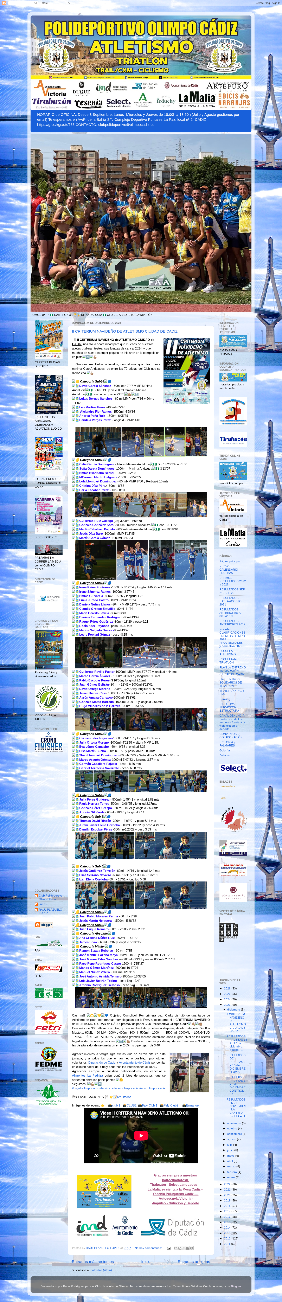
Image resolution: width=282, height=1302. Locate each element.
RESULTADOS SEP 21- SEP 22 (232, 591)
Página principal (229, 561)
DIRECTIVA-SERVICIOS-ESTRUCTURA (229, 707)
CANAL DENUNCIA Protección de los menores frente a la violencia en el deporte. (232, 722)
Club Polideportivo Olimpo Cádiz (51, 897)
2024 (227, 999)
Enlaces (224, 755)
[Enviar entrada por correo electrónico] (168, 1248)
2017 (227, 1211)
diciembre (234, 1009)
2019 (227, 1200)
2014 (227, 1227)
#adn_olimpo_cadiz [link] (152, 1088)
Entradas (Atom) (101, 1270)
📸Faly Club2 (169, 1105)
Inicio (145, 1261)
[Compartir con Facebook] (188, 1248)
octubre (232, 1128)
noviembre (234, 1123)
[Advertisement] (49, 821)
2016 (227, 1216)
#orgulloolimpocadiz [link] (85, 1088)
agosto (232, 1139)
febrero (232, 1172)
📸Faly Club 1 (147, 1105)
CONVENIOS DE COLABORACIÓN (231, 735)
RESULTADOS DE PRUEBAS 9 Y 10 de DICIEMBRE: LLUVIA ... (236, 1063)
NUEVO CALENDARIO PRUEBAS (228, 570)
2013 (227, 1233)
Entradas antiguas (194, 1261)
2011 (227, 1243)
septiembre (235, 1133)
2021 (227, 1189)
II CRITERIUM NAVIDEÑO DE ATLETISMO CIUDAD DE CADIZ (125, 331)
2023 (227, 1004)
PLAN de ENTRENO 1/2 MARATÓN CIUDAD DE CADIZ (232, 671)
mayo (231, 1155)
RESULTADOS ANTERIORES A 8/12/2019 (229, 613)
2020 (227, 1195)
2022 (227, 1184)
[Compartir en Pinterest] (192, 1248)
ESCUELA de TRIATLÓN (228, 661)
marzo (231, 1166)
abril (230, 1161)
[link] (102, 1062)
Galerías (225, 750)
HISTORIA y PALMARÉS (227, 744)
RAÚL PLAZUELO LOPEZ (50, 911)
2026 (227, 988)
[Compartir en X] (184, 1248)
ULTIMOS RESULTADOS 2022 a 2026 (232, 581)
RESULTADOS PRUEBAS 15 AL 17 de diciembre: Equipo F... (236, 1043)
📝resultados (122, 1097)
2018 (227, 1205)
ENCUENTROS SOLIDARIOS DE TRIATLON (230, 682)
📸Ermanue (190, 1105)
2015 (227, 1222)
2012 (227, 1238)
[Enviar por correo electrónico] (176, 1248)
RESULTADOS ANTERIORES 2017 (232, 623)
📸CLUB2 (129, 1105)
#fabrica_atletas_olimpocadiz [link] (119, 1088)
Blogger (236, 1286)
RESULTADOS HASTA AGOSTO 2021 (230, 601)
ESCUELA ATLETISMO (227, 652)
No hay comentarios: (149, 1248)
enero (231, 1177)
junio (230, 1150)
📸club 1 (114, 1105)
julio (230, 1144)
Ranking (224, 699)
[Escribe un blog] (180, 1248)
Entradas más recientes (93, 1261)
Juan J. (43, 904)
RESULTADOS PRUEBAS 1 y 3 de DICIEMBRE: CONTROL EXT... (236, 1086)
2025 (227, 993)
